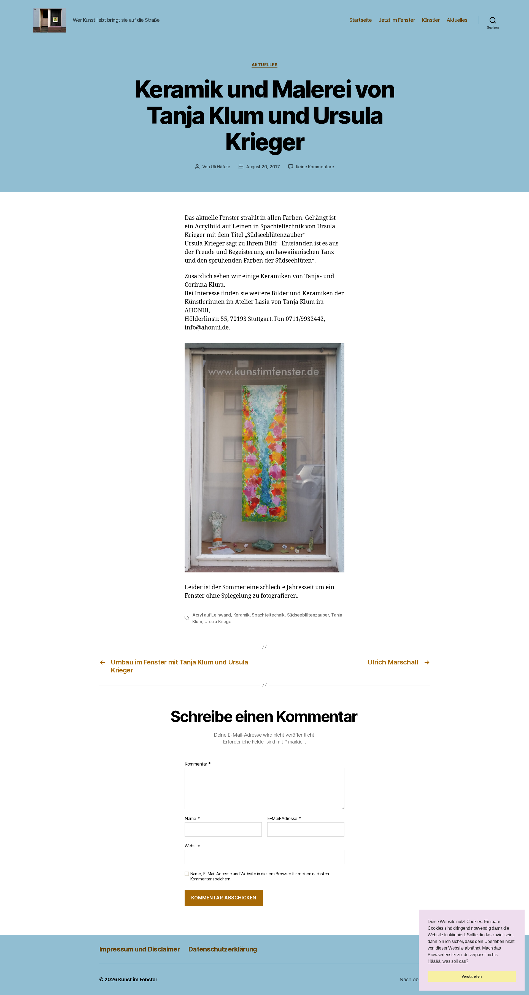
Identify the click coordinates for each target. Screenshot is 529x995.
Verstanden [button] (471, 976)
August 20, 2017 (263, 166)
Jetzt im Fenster (397, 20)
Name (192, 818)
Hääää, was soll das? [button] (448, 961)
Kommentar (198, 764)
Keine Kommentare (315, 166)
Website (192, 845)
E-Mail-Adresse (284, 818)
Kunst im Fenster (138, 979)
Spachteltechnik (268, 615)
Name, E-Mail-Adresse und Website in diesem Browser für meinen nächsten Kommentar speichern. (259, 876)
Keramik (241, 615)
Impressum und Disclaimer (139, 949)
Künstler (431, 20)
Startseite (360, 20)
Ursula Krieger (218, 621)
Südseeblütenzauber (308, 615)
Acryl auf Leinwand (211, 615)
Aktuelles (457, 20)
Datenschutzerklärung (222, 949)
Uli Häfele (220, 166)
